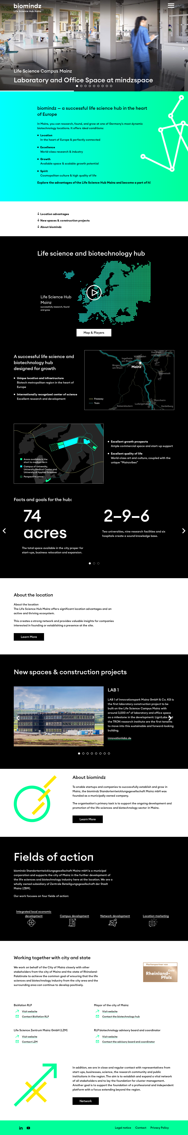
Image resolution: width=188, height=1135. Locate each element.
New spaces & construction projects (65, 220)
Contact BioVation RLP (35, 1016)
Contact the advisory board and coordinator (128, 1041)
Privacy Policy (159, 1127)
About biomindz (51, 227)
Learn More (29, 637)
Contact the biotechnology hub (121, 1016)
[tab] (77, 86)
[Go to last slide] (4, 48)
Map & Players (94, 333)
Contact (140, 1127)
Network (86, 1101)
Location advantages (54, 214)
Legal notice (123, 1127)
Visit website (29, 1011)
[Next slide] (183, 48)
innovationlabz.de (119, 738)
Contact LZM (30, 1041)
